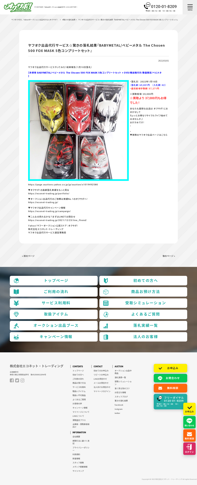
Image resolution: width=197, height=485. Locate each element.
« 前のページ (28, 256)
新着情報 (76, 459)
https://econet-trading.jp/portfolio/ (49, 193)
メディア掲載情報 (80, 467)
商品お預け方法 (145, 292)
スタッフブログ (121, 397)
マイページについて (81, 412)
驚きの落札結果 (121, 401)
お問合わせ (173, 378)
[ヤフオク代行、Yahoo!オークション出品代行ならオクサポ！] (18, 7)
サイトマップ (78, 471)
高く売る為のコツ (122, 388)
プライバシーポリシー (81, 449)
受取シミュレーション (145, 303)
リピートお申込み (101, 375)
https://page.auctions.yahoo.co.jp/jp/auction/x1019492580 (63, 184)
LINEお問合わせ (100, 379)
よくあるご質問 (145, 314)
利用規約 (76, 454)
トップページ (56, 280)
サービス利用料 (56, 303)
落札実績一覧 (145, 325)
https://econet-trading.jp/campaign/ (49, 211)
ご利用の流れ (56, 292)
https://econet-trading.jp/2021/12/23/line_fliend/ (57, 220)
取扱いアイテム (79, 391)
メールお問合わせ (101, 383)
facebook (119, 405)
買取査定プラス (79, 420)
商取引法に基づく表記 (81, 442)
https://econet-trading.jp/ (43, 202)
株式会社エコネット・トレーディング (36, 366)
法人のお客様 (145, 337)
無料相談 (173, 388)
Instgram (118, 409)
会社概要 (76, 437)
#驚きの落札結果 (68, 20)
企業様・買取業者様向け (81, 425)
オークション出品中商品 (123, 372)
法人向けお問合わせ (102, 387)
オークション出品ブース (56, 325)
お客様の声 (77, 404)
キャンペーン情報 (56, 337)
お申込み (173, 368)
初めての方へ (145, 280)
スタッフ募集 (78, 463)
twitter (117, 413)
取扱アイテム (56, 314)
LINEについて (78, 416)
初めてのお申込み (101, 371)
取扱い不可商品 (79, 395)
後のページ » (169, 256)
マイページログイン (102, 391)
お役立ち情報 (120, 392)
